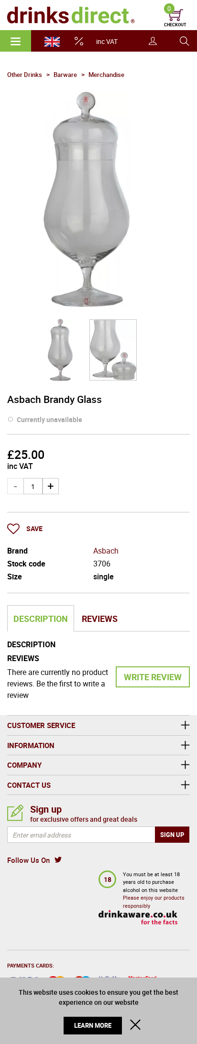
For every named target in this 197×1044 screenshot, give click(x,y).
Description (40, 618)
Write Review (153, 677)
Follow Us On (28, 860)
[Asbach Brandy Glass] (60, 350)
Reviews (100, 618)
